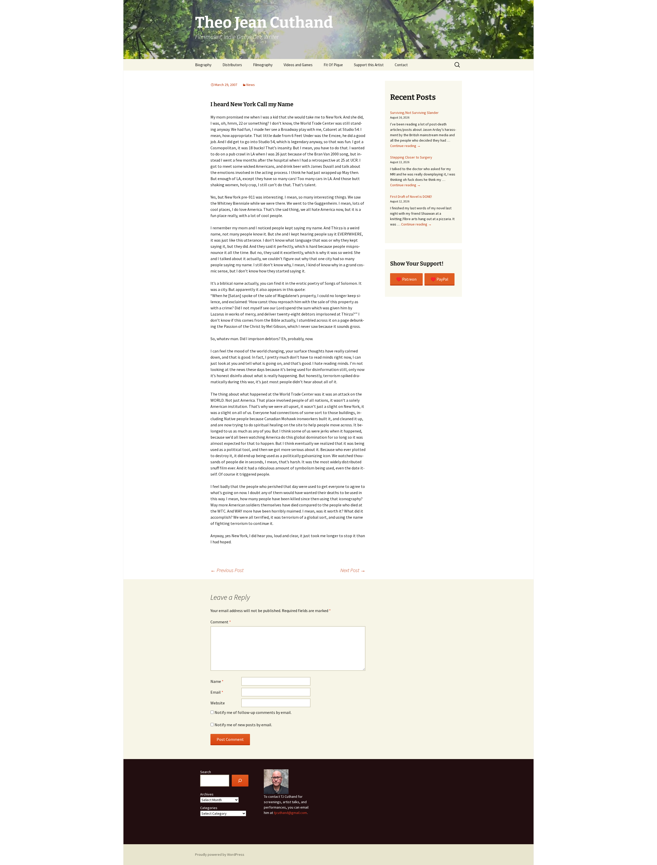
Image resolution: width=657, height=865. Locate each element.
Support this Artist (369, 64)
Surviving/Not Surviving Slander (414, 112)
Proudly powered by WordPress (219, 854)
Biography (203, 64)
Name (217, 681)
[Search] (240, 781)
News (250, 84)
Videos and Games (298, 64)
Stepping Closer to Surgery (411, 157)
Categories (208, 807)
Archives (207, 794)
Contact (401, 64)
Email (216, 692)
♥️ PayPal (439, 279)
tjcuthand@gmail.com (290, 812)
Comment (220, 621)
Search (205, 772)
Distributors (232, 64)
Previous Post (227, 570)
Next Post (352, 570)
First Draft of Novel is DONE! (411, 196)
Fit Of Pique (333, 64)
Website (217, 702)
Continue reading (405, 145)
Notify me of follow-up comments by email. (253, 712)
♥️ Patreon (406, 279)
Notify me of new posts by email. (243, 724)
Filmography (263, 64)
